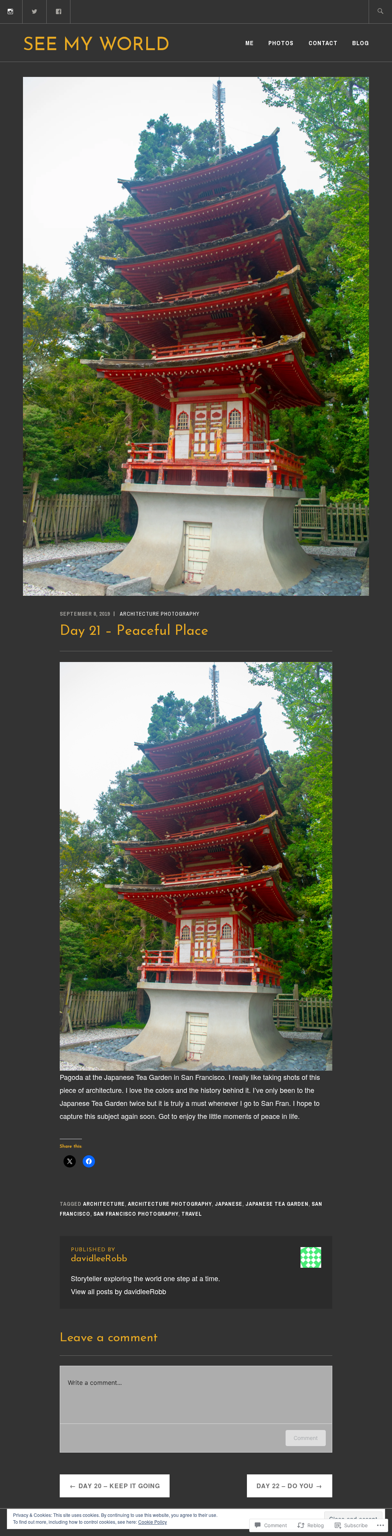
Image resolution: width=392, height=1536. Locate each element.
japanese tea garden (277, 1203)
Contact (323, 43)
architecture (104, 1203)
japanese (228, 1203)
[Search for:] (380, 11)
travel (191, 1213)
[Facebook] (59, 11)
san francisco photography (135, 1213)
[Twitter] (35, 11)
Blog (360, 43)
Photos (281, 43)
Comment (306, 1438)
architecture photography (159, 613)
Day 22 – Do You (285, 1485)
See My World (96, 45)
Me (249, 43)
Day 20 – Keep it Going (119, 1485)
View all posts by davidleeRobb (118, 1291)
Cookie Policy (152, 1521)
